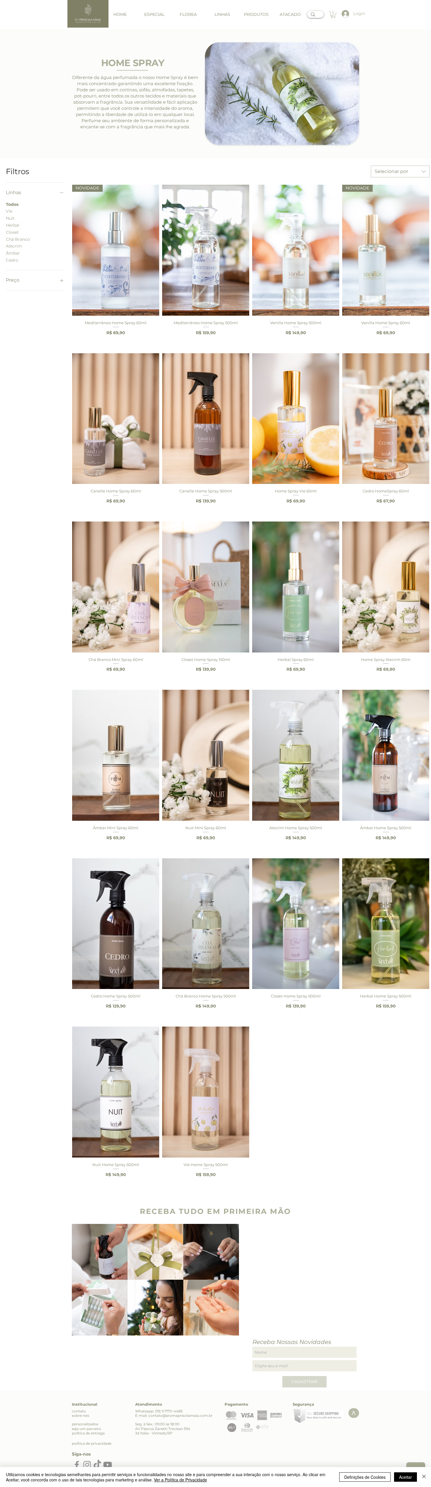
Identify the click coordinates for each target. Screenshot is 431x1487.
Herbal (12, 225)
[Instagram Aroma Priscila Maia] (87, 1465)
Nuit (10, 218)
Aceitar (405, 1477)
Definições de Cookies (365, 1477)
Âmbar (13, 253)
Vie (9, 211)
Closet (12, 232)
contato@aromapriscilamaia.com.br (180, 1415)
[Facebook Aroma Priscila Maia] (77, 1465)
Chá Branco (18, 239)
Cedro (12, 260)
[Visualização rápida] (205, 250)
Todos (12, 204)
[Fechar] (423, 1477)
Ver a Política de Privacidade (180, 1480)
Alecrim (14, 246)
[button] (222, 14)
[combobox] (400, 171)
